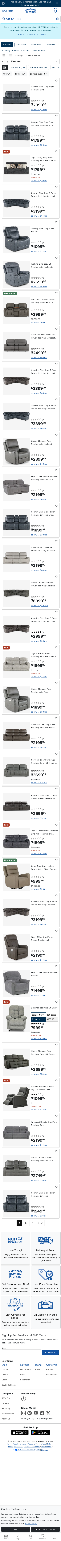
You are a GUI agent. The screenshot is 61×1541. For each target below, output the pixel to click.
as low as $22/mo (39, 251)
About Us (6, 1419)
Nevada (24, 1364)
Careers (5, 1403)
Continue (50, 1352)
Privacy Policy (31, 1523)
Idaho (38, 1364)
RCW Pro (6, 1398)
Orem (4, 1380)
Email (4, 1348)
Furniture (7, 44)
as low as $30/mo (39, 995)
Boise (37, 1369)
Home (9, 1444)
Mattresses (51, 44)
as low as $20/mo (39, 889)
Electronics (36, 44)
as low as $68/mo (39, 393)
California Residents (32, 1447)
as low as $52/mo (39, 286)
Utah (4, 1364)
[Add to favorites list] (56, 80)
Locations (7, 1361)
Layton (5, 1374)
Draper (5, 1369)
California (51, 1364)
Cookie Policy (46, 1447)
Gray (5, 74)
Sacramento (51, 1374)
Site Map (44, 1450)
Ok (15, 1529)
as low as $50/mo (39, 357)
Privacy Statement (15, 1447)
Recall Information (20, 1444)
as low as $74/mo (39, 782)
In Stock (16, 50)
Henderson (25, 1369)
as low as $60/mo (39, 641)
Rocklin (49, 1369)
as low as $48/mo (39, 464)
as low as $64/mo (39, 216)
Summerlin (25, 1380)
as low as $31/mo (38, 1216)
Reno (22, 1374)
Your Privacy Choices (45, 1529)
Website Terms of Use (37, 1444)
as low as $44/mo (39, 499)
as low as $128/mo (39, 605)
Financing (6, 1408)
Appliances (21, 44)
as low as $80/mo (39, 322)
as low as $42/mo (39, 109)
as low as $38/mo (39, 535)
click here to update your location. (30, 34)
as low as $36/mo (39, 145)
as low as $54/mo (39, 1074)
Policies (50, 1444)
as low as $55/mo (39, 1180)
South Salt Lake (9, 1385)
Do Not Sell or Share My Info (28, 1450)
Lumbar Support (38, 50)
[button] (12, 3)
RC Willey (6, 50)
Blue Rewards (8, 1413)
